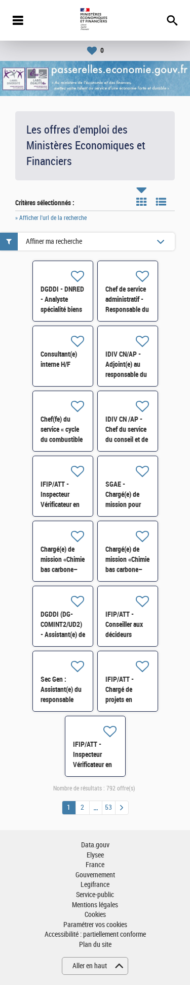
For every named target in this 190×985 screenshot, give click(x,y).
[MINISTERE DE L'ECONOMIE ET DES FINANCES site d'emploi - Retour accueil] (95, 20)
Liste (161, 202)
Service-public (95, 895)
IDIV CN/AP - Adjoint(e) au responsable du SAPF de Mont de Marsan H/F (126, 374)
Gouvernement (95, 875)
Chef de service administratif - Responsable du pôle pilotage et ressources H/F (127, 309)
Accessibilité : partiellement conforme (95, 934)
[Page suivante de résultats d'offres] (122, 807)
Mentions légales (95, 905)
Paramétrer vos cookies (95, 924)
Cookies (95, 914)
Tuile (141, 202)
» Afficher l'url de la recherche (51, 217)
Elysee (95, 855)
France (95, 865)
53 (108, 807)
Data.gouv (95, 845)
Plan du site (95, 944)
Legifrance (95, 884)
